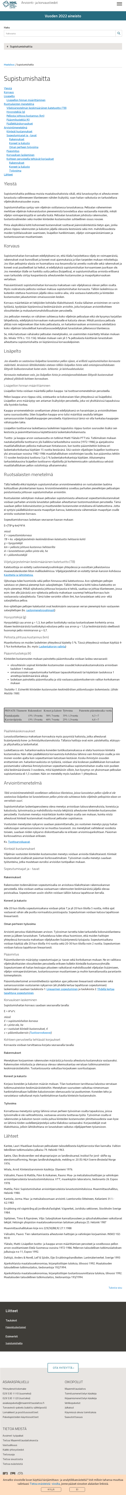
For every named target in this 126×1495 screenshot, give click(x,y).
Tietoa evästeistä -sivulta (45, 1483)
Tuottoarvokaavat (19, 841)
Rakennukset (16, 139)
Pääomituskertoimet (16, 1327)
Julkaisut (69, 1407)
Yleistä (8, 88)
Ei (77, 1489)
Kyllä (51, 1489)
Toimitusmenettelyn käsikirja (80, 1393)
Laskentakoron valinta (52, 646)
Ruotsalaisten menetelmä (19, 104)
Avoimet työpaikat (13, 1436)
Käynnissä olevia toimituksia (80, 1412)
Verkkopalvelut (73, 1403)
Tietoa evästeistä (13, 1464)
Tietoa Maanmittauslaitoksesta (20, 1440)
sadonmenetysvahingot (40, 610)
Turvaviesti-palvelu (13, 1407)
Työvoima (15, 170)
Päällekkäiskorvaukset (20, 123)
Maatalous (9, 64)
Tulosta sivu (115, 1288)
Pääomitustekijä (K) (18, 119)
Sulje (119, 5)
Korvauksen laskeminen (20, 155)
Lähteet (8, 174)
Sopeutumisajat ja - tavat (22, 135)
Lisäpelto (9, 96)
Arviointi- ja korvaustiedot (39, 2)
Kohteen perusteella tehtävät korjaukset (30, 158)
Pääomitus (13, 151)
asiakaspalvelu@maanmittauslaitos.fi (23, 1403)
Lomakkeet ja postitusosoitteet (20, 1412)
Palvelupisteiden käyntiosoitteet (21, 1417)
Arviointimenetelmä (15, 127)
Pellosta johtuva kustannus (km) (25, 115)
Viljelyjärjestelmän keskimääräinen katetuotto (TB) (37, 107)
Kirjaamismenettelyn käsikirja (81, 1398)
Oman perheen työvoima (23, 147)
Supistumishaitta (21, 46)
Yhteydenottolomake (14, 1389)
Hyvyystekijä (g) (16, 111)
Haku (7, 27)
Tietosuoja (9, 1454)
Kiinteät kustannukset (19, 131)
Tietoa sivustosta (13, 1459)
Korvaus (9, 92)
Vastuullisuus (10, 1445)
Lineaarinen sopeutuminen (62, 989)
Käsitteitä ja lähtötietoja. (18, 575)
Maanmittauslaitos (75, 1389)
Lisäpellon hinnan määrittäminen (26, 100)
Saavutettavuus (74, 1417)
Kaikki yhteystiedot (13, 1450)
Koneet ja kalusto (19, 143)
